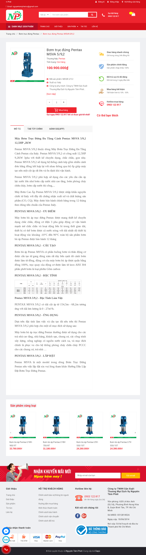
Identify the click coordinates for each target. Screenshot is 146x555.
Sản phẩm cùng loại (23, 405)
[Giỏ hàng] (133, 15)
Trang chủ (10, 495)
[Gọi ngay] (6, 549)
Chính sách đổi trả (46, 521)
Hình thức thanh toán (47, 508)
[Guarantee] (91, 530)
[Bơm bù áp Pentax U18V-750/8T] (56, 425)
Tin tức (9, 508)
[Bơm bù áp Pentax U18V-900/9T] (23, 425)
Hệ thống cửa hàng (132, 2)
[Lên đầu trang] (139, 546)
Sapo (97, 551)
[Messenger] (6, 531)
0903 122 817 (113, 16)
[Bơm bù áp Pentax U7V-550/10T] (123, 425)
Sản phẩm (10, 503)
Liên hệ (9, 512)
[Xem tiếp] (51, 94)
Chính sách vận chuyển (48, 516)
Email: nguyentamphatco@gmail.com (22, 6)
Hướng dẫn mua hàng (48, 503)
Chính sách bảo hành (47, 512)
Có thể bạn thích (107, 115)
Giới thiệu (10, 499)
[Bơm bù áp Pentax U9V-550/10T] (90, 425)
